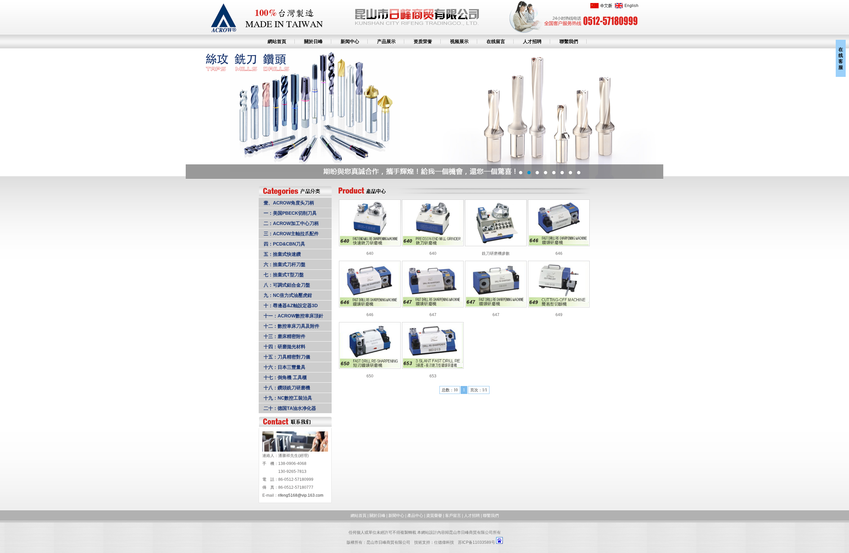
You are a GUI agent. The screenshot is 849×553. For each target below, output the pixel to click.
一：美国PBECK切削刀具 (290, 213)
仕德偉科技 (444, 542)
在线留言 (496, 41)
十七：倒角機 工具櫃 (285, 377)
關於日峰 (313, 41)
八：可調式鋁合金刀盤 (287, 285)
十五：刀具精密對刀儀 (287, 356)
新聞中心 (396, 515)
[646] (559, 244)
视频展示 (459, 41)
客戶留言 (453, 515)
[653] (433, 366)
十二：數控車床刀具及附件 (291, 326)
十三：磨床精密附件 (284, 336)
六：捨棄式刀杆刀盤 (284, 264)
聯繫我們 (568, 41)
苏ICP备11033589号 (476, 542)
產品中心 (415, 515)
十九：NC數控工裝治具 (288, 398)
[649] (559, 305)
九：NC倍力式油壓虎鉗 (288, 295)
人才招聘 (532, 41)
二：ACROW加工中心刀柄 (291, 223)
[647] (433, 305)
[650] (370, 366)
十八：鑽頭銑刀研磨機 (287, 387)
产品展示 (386, 41)
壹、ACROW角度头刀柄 (289, 202)
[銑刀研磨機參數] (496, 244)
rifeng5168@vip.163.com (300, 495)
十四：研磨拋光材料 (284, 346)
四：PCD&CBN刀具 (284, 244)
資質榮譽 (434, 515)
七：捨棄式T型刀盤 (284, 274)
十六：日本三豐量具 (284, 367)
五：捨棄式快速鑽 (282, 254)
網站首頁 (277, 41)
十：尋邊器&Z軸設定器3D (291, 305)
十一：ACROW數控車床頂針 (293, 315)
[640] (370, 244)
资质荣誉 (423, 41)
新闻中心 (350, 41)
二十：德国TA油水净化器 (290, 408)
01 (424, 113)
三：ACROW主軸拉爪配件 (291, 233)
